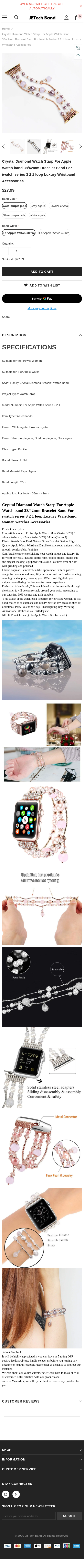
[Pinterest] (16, 1494)
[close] (80, 6)
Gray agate (38, 205)
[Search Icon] (16, 17)
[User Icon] (66, 17)
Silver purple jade (14, 215)
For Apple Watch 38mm (19, 233)
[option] (42, 93)
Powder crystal (59, 205)
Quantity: (8, 243)
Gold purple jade (14, 205)
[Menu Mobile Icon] (4, 17)
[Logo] (42, 17)
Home (6, 28)
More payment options (42, 308)
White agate (37, 215)
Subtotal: (7, 259)
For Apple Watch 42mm (54, 233)
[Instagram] (5, 1494)
